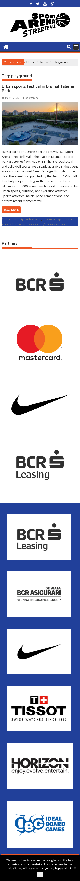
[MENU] (76, 47)
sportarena (32, 98)
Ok (40, 874)
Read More (11, 209)
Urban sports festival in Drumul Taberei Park (38, 88)
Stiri (15, 219)
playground (49, 219)
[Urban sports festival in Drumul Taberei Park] (40, 123)
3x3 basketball (32, 219)
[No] (75, 868)
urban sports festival (27, 224)
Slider (8, 219)
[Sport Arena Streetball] (5, 46)
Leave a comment (57, 224)
